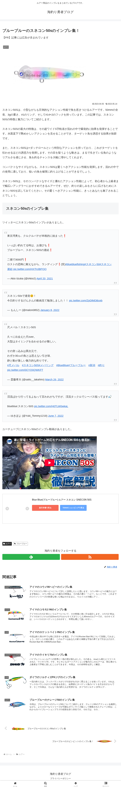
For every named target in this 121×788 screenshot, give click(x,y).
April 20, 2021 (44, 278)
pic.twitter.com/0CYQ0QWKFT (25, 370)
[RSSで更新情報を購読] (90, 557)
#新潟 (91, 365)
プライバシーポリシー (60, 778)
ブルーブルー (21, 544)
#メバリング (46, 365)
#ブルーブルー (77, 365)
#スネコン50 (92, 264)
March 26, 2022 (54, 379)
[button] (112, 532)
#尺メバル (13, 365)
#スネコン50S (30, 365)
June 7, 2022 (55, 415)
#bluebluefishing (75, 264)
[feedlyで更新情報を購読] (31, 557)
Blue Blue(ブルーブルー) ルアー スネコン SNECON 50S (61, 499)
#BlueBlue (62, 365)
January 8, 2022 (49, 310)
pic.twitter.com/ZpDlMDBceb (85, 300)
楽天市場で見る (45, 508)
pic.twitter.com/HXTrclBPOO (29, 269)
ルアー (8, 544)
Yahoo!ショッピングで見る (73, 508)
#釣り (101, 365)
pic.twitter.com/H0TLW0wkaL (51, 406)
